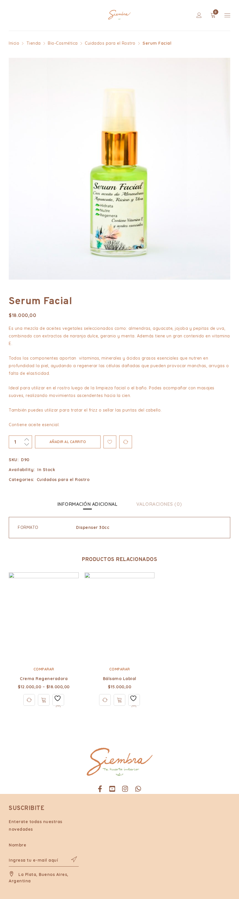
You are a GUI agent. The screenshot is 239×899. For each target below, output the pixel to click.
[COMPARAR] (125, 441)
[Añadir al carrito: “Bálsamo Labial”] (119, 699)
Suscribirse (71, 859)
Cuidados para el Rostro (110, 43)
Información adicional (87, 504)
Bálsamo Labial (119, 678)
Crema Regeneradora (44, 678)
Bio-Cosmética (63, 43)
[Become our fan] (100, 789)
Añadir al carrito (68, 442)
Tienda (34, 43)
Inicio (14, 43)
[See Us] (125, 789)
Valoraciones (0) (159, 504)
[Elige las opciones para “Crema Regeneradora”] (43, 699)
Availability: (22, 469)
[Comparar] (29, 699)
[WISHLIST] (109, 441)
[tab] (87, 504)
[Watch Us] (112, 789)
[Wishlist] (58, 699)
